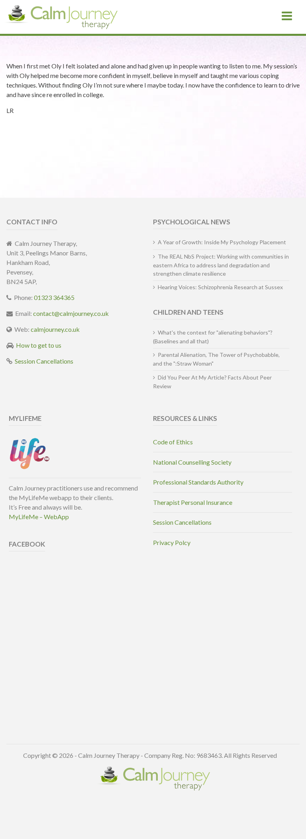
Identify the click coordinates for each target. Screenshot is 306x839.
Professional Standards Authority (198, 482)
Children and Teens (188, 312)
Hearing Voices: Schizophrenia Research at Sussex (220, 287)
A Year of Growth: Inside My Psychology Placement (222, 242)
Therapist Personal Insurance (192, 502)
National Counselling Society (192, 462)
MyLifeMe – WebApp (39, 516)
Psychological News (191, 222)
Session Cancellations (44, 361)
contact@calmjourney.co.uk (71, 313)
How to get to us (38, 345)
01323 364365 (54, 297)
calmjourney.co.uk (55, 329)
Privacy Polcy (171, 542)
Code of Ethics (173, 442)
